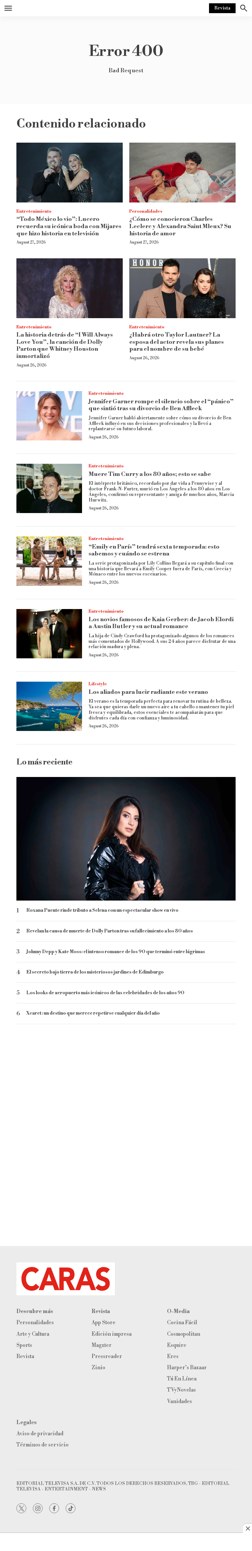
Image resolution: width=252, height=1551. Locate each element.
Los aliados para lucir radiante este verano (148, 692)
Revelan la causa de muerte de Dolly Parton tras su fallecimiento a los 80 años (109, 931)
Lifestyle (98, 684)
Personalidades (145, 211)
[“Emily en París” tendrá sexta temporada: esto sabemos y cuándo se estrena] (49, 561)
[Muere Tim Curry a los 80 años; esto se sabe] (49, 488)
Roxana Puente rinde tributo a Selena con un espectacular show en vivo (102, 910)
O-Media (178, 1311)
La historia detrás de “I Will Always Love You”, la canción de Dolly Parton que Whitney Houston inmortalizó (64, 345)
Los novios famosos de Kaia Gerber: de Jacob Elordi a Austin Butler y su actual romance (161, 623)
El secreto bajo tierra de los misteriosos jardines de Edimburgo (95, 972)
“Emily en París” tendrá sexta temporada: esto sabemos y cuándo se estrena (154, 550)
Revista (222, 8)
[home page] (126, 1279)
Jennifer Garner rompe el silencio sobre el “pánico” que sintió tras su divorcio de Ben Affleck (161, 405)
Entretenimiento (34, 211)
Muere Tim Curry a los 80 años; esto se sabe (150, 474)
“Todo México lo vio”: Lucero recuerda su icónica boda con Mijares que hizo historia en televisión (68, 226)
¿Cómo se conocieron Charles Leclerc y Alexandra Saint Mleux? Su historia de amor (180, 226)
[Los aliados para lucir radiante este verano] (49, 706)
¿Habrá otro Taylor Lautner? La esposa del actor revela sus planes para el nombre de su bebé (176, 342)
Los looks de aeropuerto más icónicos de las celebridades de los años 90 (105, 993)
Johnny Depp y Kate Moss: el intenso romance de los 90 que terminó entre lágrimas (115, 952)
